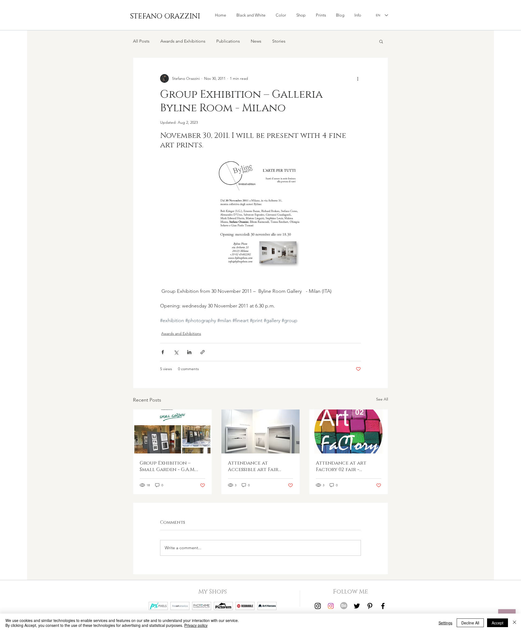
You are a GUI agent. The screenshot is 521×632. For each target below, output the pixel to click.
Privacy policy (196, 625)
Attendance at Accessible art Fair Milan (253, 466)
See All (382, 399)
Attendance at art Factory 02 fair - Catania (341, 466)
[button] (301, 15)
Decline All (470, 622)
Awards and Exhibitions (182, 41)
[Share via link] (202, 352)
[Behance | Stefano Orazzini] (344, 606)
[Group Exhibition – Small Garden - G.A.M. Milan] (172, 431)
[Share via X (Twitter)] (176, 352)
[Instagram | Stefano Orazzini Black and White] (318, 606)
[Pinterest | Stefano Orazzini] (370, 606)
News (256, 41)
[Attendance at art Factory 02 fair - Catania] (348, 431)
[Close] (514, 623)
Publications (228, 41)
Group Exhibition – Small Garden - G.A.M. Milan (167, 466)
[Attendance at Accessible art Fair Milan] (260, 431)
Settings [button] (445, 622)
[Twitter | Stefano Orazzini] (357, 606)
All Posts (141, 41)
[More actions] (357, 78)
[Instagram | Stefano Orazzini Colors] (331, 606)
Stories (278, 41)
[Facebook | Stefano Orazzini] (383, 606)
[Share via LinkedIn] (189, 352)
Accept (497, 622)
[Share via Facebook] (162, 352)
